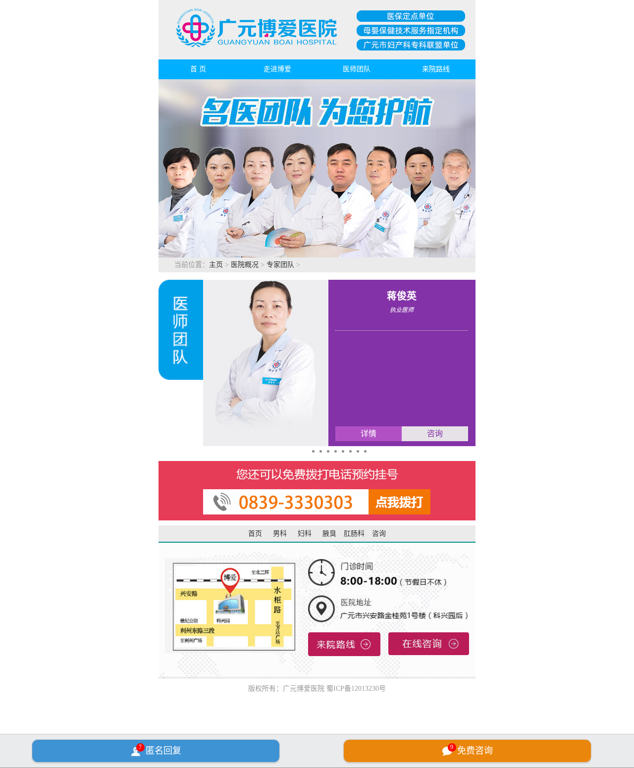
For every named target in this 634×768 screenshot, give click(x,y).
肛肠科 (354, 533)
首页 (255, 533)
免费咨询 (471, 750)
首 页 (198, 69)
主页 (216, 264)
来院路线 (436, 69)
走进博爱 (277, 69)
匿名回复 (160, 750)
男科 (280, 533)
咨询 (379, 533)
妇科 (305, 533)
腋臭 (329, 533)
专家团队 (280, 264)
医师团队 (356, 69)
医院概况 (245, 264)
